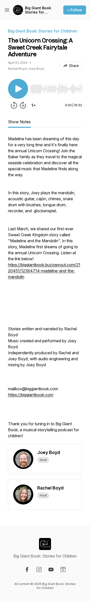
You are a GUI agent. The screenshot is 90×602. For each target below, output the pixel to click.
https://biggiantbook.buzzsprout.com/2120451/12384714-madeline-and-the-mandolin (44, 270)
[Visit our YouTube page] (51, 569)
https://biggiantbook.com (30, 394)
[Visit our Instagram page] (39, 569)
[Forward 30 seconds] (23, 105)
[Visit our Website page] (63, 569)
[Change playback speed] (33, 105)
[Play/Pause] (18, 89)
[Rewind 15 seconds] (14, 105)
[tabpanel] (45, 290)
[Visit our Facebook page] (27, 569)
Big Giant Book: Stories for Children (38, 10)
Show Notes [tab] (19, 121)
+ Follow (74, 10)
